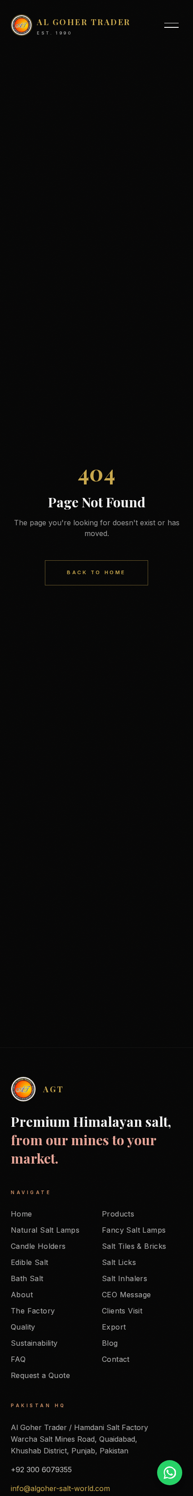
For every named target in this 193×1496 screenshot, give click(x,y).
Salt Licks (119, 1262)
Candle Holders (38, 1246)
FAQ (18, 1359)
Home (21, 1213)
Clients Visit (122, 1310)
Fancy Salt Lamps (134, 1230)
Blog (110, 1343)
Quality (23, 1326)
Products (118, 1213)
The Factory (33, 1310)
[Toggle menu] (171, 25)
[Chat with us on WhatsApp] (169, 1472)
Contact (116, 1359)
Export (114, 1326)
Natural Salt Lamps (45, 1230)
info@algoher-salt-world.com (60, 1488)
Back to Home (96, 572)
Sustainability (34, 1343)
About (22, 1294)
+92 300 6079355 (41, 1469)
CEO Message (126, 1294)
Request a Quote (40, 1375)
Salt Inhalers (124, 1278)
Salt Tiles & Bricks (134, 1246)
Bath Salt (27, 1278)
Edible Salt (29, 1262)
